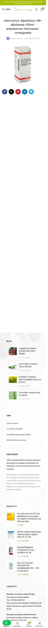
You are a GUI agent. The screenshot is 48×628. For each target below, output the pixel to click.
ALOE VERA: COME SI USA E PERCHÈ (28, 365)
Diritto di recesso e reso (17, 440)
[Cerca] (36, 9)
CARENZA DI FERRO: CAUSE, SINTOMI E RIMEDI (28, 351)
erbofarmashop (16, 38)
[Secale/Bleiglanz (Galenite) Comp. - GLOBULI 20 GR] (11, 551)
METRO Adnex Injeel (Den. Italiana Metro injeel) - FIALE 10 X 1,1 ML (29, 534)
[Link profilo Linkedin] (24, 91)
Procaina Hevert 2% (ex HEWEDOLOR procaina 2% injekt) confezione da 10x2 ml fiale (29, 517)
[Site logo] (23, 9)
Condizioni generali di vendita (19, 434)
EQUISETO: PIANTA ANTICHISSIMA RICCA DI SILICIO (30, 379)
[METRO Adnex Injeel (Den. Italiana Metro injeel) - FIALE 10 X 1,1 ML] (11, 536)
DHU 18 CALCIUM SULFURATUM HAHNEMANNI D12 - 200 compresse (28, 567)
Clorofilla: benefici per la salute (29, 394)
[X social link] (11, 91)
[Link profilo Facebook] (4, 91)
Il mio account (12, 423)
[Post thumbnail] (13, 353)
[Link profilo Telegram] (31, 91)
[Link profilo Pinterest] (18, 91)
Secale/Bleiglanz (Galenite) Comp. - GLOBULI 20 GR (26, 550)
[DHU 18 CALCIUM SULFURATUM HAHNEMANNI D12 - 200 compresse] (11, 569)
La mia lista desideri (15, 429)
